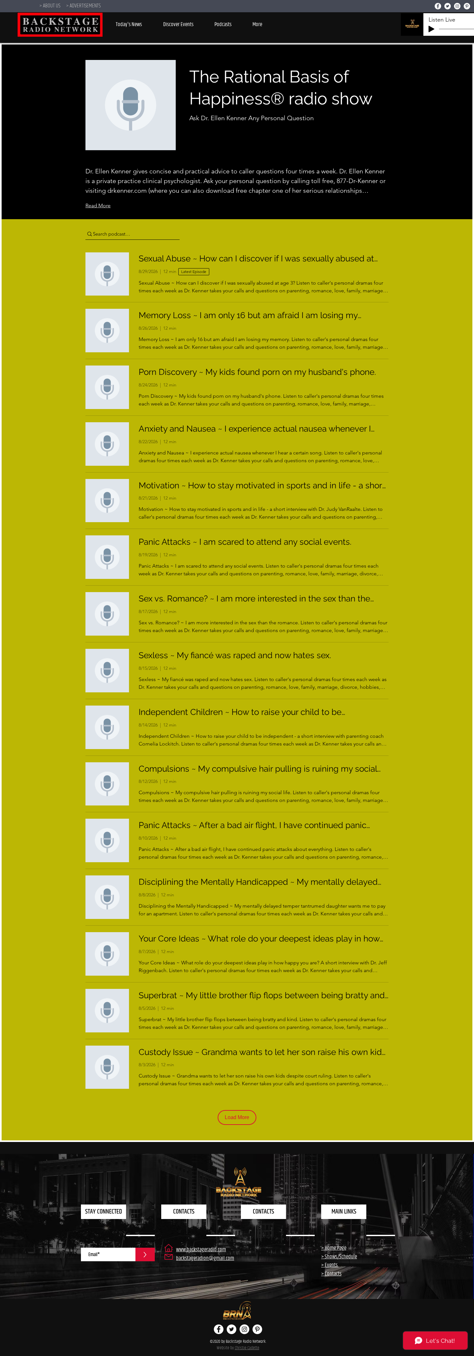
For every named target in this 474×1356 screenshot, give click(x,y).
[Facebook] (438, 6)
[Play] (431, 29)
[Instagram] (457, 6)
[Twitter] (447, 6)
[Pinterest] (467, 6)
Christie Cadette (247, 1347)
